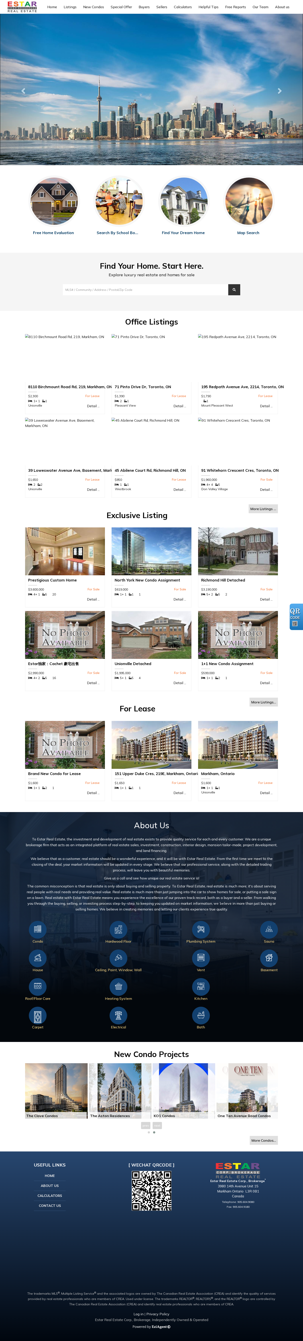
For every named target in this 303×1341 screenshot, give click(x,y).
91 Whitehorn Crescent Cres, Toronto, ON (240, 470)
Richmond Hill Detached (223, 580)
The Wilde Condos (42, 1116)
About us (282, 7)
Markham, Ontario (218, 773)
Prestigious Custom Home (52, 580)
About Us (50, 1186)
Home (52, 7)
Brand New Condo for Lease (54, 773)
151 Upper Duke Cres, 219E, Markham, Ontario (157, 773)
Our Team (260, 7)
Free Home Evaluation (53, 232)
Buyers (144, 7)
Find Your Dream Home (183, 232)
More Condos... (264, 1140)
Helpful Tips (208, 7)
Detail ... (93, 406)
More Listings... (263, 702)
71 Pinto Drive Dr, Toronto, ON (143, 386)
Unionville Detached (133, 663)
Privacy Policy (157, 1314)
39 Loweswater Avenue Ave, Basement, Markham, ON (78, 470)
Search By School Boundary (122, 232)
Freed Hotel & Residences (240, 1116)
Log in (139, 1314)
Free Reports (235, 7)
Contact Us (50, 1206)
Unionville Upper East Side (113, 1116)
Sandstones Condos (171, 1116)
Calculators (183, 7)
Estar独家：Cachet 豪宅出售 (53, 663)
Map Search (248, 232)
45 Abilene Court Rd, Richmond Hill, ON (150, 470)
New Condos (93, 7)
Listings (70, 7)
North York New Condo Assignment (147, 580)
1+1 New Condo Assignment (227, 663)
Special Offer (121, 7)
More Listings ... (263, 509)
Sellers (161, 7)
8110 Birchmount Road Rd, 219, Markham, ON (70, 386)
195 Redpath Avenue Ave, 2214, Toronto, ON (242, 386)
